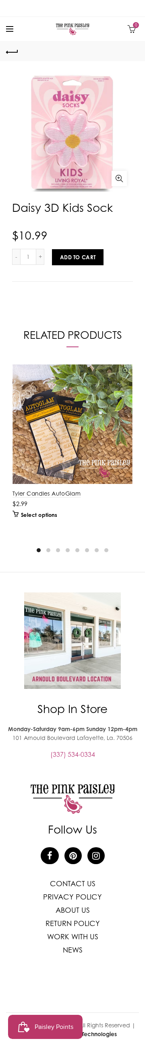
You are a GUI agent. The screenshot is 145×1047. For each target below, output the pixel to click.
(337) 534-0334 (72, 754)
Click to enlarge (119, 178)
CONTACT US (72, 883)
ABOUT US (73, 910)
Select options (39, 515)
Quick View (126, 371)
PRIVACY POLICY (72, 897)
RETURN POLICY (73, 923)
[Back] (12, 51)
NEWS (73, 950)
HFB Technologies (93, 1034)
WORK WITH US (72, 936)
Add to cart (77, 257)
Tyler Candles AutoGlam (46, 493)
